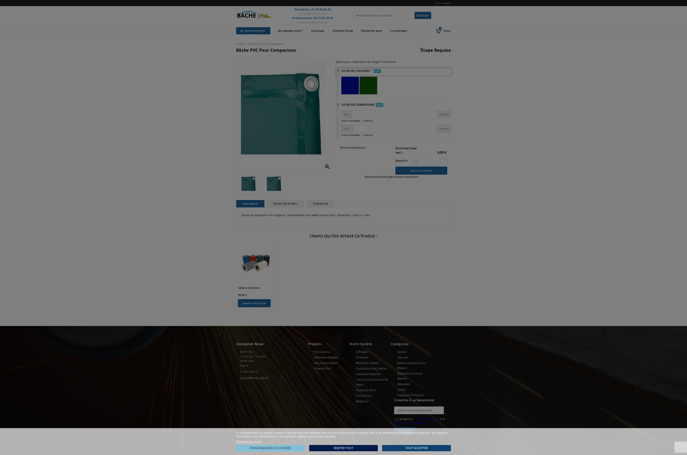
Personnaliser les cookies (270, 448)
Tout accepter (416, 448)
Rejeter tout (343, 448)
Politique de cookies (249, 441)
